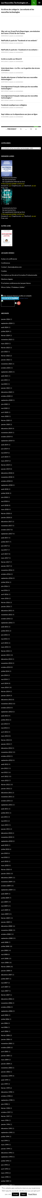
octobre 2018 (6, 481)
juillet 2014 (5, 671)
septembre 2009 (6, 890)
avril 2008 (4, 958)
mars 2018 (5, 509)
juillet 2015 (5, 631)
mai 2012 (4, 772)
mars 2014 (5, 687)
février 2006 (5, 1035)
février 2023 (5, 347)
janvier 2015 (5, 655)
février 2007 (5, 995)
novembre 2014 (6, 663)
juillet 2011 (5, 813)
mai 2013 (4, 728)
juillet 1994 (5, 1136)
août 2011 (4, 809)
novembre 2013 (6, 704)
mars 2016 (5, 598)
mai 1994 (4, 1140)
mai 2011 (4, 821)
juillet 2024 (5, 331)
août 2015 (4, 627)
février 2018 (5, 513)
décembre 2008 (6, 926)
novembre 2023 (6, 339)
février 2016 (5, 602)
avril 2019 (4, 457)
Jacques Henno (23, 298)
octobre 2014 (6, 667)
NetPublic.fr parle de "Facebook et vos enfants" (19, 40)
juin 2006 (4, 1023)
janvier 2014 (5, 695)
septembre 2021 (6, 372)
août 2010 (4, 845)
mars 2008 (5, 962)
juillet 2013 (5, 720)
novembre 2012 (6, 752)
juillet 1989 (5, 1181)
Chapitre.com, (16, 186)
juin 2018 (4, 497)
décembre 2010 (6, 833)
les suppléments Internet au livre (13, 182)
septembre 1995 (6, 1132)
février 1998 (5, 1108)
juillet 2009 (5, 898)
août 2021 (4, 376)
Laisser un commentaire (16, 36)
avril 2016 (4, 594)
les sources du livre (9, 179)
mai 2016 (4, 590)
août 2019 (4, 445)
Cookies (4, 271)
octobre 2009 (6, 886)
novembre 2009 (6, 882)
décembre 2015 (6, 610)
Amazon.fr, (5, 186)
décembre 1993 (6, 1153)
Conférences (5, 263)
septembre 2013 (6, 712)
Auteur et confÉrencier (9, 259)
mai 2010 (4, 857)
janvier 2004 (5, 1064)
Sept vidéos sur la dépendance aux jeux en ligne (19, 114)
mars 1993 (5, 1173)
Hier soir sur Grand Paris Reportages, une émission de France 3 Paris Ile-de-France (20, 32)
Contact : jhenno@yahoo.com (11, 267)
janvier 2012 (5, 788)
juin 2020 (4, 404)
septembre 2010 (6, 841)
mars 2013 (5, 736)
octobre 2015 (6, 619)
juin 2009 (4, 902)
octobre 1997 (6, 1112)
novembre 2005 (6, 1043)
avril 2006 (4, 1031)
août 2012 (4, 764)
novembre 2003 (6, 1068)
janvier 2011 (5, 829)
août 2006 (4, 1015)
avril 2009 (4, 910)
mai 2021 (4, 384)
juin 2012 (4, 768)
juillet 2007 (5, 979)
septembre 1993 (6, 1157)
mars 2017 (5, 558)
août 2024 (4, 327)
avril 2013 (4, 732)
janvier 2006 (5, 1039)
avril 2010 (4, 861)
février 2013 (5, 740)
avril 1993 (4, 1169)
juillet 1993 (5, 1161)
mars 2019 (5, 461)
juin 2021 (4, 380)
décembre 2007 (6, 975)
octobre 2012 (6, 756)
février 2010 (5, 869)
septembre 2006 (6, 1011)
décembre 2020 (6, 392)
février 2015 (5, 651)
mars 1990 (5, 1177)
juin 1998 (4, 1104)
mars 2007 (5, 991)
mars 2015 (5, 647)
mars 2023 (5, 343)
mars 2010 (5, 865)
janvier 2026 (5, 319)
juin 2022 (4, 352)
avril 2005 (4, 1051)
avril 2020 (4, 412)
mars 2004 (5, 1060)
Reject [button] (24, 1194)
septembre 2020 (6, 400)
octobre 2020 (6, 396)
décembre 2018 (6, 473)
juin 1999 (4, 1084)
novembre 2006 (6, 1003)
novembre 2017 (6, 526)
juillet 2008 (5, 946)
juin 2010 (4, 853)
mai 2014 (4, 679)
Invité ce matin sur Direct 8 (11, 59)
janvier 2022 (5, 360)
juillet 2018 (5, 493)
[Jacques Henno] (8, 303)
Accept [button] (15, 1194)
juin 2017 (4, 546)
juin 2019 (4, 449)
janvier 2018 (5, 517)
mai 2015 (4, 639)
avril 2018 (4, 505)
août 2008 (4, 942)
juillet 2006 (5, 1019)
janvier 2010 (5, 873)
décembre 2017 (6, 521)
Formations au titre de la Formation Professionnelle (19, 275)
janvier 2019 (5, 469)
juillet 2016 (5, 582)
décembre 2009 (6, 877)
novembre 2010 (6, 837)
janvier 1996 (5, 1124)
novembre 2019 (6, 432)
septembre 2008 (6, 938)
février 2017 (5, 562)
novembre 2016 (6, 570)
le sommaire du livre (9, 177)
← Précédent (10, 129)
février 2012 (5, 784)
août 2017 (4, 538)
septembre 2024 (6, 323)
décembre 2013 (6, 699)
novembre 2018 (6, 477)
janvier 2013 (5, 744)
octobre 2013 (6, 708)
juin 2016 (4, 586)
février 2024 (5, 335)
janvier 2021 (5, 388)
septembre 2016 (6, 578)
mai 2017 (4, 550)
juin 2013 (4, 724)
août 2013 (4, 716)
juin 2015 (4, 635)
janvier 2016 (5, 606)
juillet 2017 (5, 542)
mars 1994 (5, 1145)
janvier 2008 (5, 971)
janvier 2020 (5, 424)
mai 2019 (4, 453)
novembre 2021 (6, 364)
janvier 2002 (5, 1072)
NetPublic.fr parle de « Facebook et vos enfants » (19, 50)
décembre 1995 (6, 1128)
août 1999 (4, 1080)
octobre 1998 (6, 1096)
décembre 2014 (6, 659)
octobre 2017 (6, 530)
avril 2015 (4, 643)
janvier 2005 (5, 1056)
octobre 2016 (6, 574)
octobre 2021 (6, 368)
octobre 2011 (6, 801)
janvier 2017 (5, 566)
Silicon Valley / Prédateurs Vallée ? (13, 287)
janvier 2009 (5, 922)
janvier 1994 (5, 1149)
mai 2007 (4, 983)
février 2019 (5, 465)
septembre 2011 (6, 805)
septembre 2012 (6, 760)
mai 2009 (4, 906)
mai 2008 (4, 954)
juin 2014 (4, 675)
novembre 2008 (6, 930)
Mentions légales (7, 279)
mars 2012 (5, 780)
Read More (32, 1194)
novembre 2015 (6, 615)
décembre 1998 (6, 1092)
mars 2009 (5, 914)
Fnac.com (4, 188)
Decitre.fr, (27, 186)
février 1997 (5, 1116)
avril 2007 (4, 987)
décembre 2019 (6, 428)
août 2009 (4, 894)
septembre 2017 (6, 534)
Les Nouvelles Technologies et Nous (16, 2)
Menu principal (39, 2)
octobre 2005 (6, 1047)
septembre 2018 (6, 485)
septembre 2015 (6, 623)
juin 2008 (4, 950)
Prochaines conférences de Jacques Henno (16, 283)
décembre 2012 (6, 748)
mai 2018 (4, 501)
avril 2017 (4, 554)
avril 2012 (4, 776)
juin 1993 (4, 1165)
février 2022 (5, 356)
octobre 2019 (6, 437)
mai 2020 (4, 408)
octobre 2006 (6, 1007)
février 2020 (5, 420)
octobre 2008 (6, 934)
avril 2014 (4, 683)
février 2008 (5, 967)
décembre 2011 (6, 793)
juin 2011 (4, 817)
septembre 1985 (6, 1185)
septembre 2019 (6, 441)
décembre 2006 (6, 999)
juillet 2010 (5, 849)
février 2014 (5, 691)
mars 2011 (5, 825)
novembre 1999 (6, 1076)
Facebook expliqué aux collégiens (14, 105)
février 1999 (5, 1088)
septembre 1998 (6, 1100)
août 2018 (4, 489)
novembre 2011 (6, 797)
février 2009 (5, 918)
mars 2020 (5, 416)
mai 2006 (4, 1027)
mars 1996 (5, 1120)
